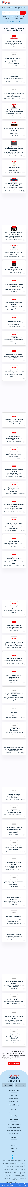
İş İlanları (10, 7)
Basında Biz (14, 1145)
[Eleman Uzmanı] (6, 2)
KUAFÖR (5, 16)
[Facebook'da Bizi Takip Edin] (11, 1081)
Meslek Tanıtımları (14, 1101)
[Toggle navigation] (24, 2)
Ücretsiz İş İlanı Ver (14, 1113)
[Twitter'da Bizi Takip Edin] (14, 1081)
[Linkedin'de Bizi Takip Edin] (16, 1081)
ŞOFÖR (7, 18)
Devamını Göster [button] (14, 1063)
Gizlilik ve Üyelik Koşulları (14, 1127)
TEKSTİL (17, 16)
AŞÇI (11, 18)
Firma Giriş (14, 1116)
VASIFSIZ (15, 18)
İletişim (14, 1151)
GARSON (22, 16)
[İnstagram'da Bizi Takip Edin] (8, 1081)
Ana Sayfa (4, 7)
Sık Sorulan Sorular (14, 1133)
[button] (25, 1185)
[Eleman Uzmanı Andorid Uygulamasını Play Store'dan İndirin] (20, 1085)
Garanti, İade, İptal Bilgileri (14, 1124)
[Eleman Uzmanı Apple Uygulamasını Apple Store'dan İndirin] (7, 1085)
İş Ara (23, 13)
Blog (14, 1142)
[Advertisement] (14, 209)
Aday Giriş (14, 1095)
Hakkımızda (14, 1148)
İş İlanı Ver (14, 1110)
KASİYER (21, 18)
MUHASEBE (10, 16)
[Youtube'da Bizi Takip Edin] (19, 1081)
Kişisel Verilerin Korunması (14, 1130)
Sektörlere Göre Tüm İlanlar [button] (14, 21)
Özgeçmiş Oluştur (14, 1098)
